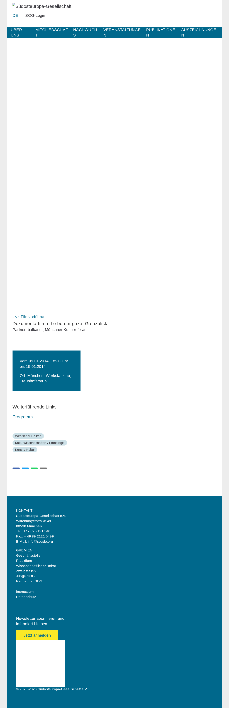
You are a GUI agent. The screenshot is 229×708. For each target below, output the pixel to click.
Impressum (25, 591)
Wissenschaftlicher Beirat (36, 566)
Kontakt (18, 87)
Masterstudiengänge (27, 168)
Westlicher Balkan (28, 436)
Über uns (16, 33)
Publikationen (160, 33)
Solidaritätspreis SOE (28, 259)
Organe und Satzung (27, 75)
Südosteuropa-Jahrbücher (31, 230)
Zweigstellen (26, 571)
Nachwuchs (85, 33)
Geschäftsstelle (28, 555)
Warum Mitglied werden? (30, 109)
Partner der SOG (29, 581)
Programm (23, 416)
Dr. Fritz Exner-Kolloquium (31, 155)
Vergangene (21, 190)
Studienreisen (22, 196)
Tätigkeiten (20, 68)
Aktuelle (19, 184)
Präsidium (24, 561)
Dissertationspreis (25, 271)
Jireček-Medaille (24, 283)
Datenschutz (26, 597)
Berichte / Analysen (26, 224)
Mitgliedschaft (51, 33)
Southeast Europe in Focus (32, 218)
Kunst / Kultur (25, 449)
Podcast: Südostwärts (28, 242)
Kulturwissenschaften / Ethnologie (40, 443)
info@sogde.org (40, 541)
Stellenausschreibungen (29, 81)
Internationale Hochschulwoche (34, 143)
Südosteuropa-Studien (28, 236)
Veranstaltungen (122, 33)
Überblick (19, 125)
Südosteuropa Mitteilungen (31, 212)
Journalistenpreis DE (27, 264)
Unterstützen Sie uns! (28, 93)
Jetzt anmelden (37, 635)
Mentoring (20, 137)
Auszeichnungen (198, 33)
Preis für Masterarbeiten (30, 277)
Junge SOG (21, 131)
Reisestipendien (24, 162)
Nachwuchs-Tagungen (28, 149)
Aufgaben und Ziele (26, 63)
